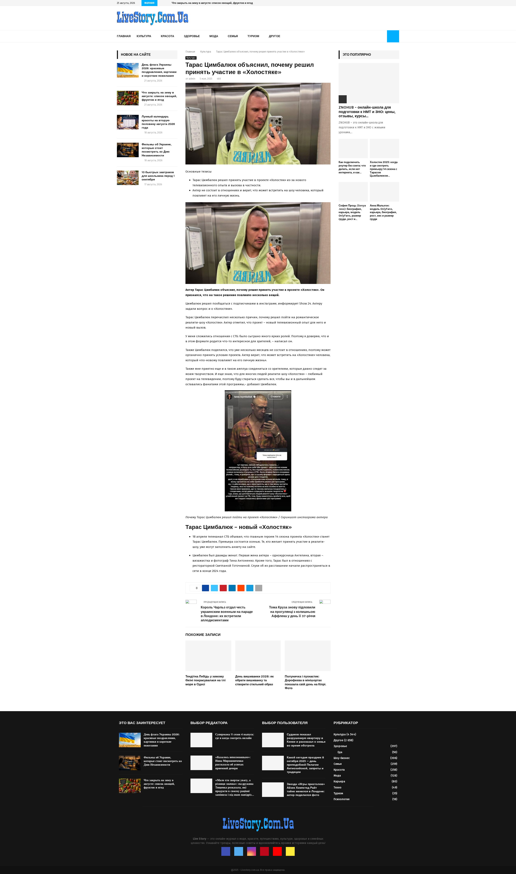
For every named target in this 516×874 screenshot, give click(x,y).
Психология (342, 799)
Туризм (253, 36)
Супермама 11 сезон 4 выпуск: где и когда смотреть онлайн (234, 736)
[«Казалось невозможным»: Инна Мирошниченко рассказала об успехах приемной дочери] (201, 763)
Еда (340, 752)
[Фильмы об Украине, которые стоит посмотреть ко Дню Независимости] (128, 150)
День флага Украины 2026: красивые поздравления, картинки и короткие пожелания (159, 70)
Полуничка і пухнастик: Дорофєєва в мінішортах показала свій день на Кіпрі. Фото (305, 682)
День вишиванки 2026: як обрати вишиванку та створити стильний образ (254, 680)
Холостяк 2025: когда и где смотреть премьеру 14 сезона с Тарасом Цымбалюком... (383, 169)
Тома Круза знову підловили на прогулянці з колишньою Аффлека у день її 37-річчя (292, 611)
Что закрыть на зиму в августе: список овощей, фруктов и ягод (159, 96)
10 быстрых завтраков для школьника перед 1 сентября (158, 176)
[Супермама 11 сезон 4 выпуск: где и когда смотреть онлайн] (201, 740)
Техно (337, 787)
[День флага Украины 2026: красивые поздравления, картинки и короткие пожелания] (128, 70)
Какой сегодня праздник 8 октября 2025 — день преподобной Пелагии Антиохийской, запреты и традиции (305, 765)
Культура (144, 36)
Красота (167, 36)
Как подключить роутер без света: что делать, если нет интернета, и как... (352, 167)
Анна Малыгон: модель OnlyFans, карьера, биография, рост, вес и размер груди (383, 212)
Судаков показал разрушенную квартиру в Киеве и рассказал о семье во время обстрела (306, 740)
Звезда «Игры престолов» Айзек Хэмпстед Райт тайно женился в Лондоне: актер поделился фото (306, 789)
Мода (213, 36)
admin (192, 78)
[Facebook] (225, 851)
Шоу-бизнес (342, 758)
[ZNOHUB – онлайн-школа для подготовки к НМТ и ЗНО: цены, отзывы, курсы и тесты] (369, 83)
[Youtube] (277, 851)
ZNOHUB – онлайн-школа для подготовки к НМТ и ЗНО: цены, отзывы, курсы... (367, 111)
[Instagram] (251, 851)
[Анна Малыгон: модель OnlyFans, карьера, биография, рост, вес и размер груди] (384, 192)
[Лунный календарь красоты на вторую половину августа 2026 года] (128, 122)
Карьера (339, 781)
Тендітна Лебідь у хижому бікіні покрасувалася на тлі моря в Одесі (205, 680)
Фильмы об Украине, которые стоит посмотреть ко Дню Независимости (157, 150)
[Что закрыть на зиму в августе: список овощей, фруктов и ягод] (128, 98)
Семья (233, 36)
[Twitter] (238, 851)
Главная (124, 36)
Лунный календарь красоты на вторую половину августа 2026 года (215, 2)
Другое (274, 36)
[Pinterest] (264, 851)
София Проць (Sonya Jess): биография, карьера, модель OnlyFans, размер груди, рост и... (352, 212)
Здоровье (192, 36)
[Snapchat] (290, 851)
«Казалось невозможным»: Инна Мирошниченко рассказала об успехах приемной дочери (233, 763)
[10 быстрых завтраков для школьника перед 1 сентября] (128, 178)
